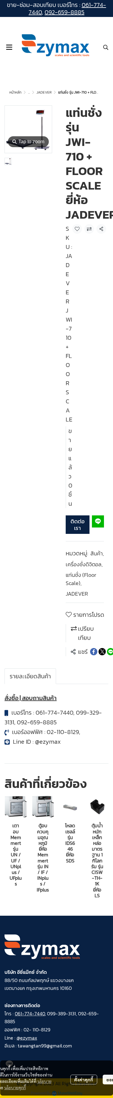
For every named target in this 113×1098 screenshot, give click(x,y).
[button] (106, 47)
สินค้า (97, 553)
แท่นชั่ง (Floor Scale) (81, 579)
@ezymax (48, 741)
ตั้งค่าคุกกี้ (83, 1079)
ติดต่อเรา (78, 524)
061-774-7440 (54, 712)
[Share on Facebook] (93, 651)
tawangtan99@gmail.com (45, 1045)
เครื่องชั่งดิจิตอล (84, 564)
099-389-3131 (61, 1013)
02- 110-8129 (37, 1029)
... (29, 92)
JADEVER (44, 92)
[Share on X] (102, 651)
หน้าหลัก (15, 92)
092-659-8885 (64, 12)
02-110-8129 (63, 731)
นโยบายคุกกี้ (15, 1087)
